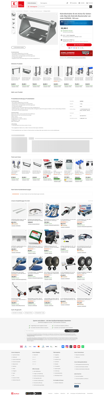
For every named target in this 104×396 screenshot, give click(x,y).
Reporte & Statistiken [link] (80, 354)
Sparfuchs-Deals (16, 354)
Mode (14, 368)
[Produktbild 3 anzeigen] (13, 23)
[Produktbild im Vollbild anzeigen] (37, 28)
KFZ (13, 375)
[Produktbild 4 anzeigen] (13, 28)
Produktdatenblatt (69, 179)
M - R (35, 361)
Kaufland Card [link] (58, 359)
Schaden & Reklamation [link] (38, 380)
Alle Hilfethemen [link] (37, 371)
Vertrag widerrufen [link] (38, 378)
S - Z (35, 364)
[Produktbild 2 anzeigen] (13, 19)
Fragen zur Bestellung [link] (38, 373)
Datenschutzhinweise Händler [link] (82, 366)
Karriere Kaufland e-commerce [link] (82, 378)
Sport (14, 373)
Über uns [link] (78, 357)
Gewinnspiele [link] (57, 368)
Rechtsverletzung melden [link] (39, 385)
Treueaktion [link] (57, 366)
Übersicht (36, 354)
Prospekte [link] (57, 357)
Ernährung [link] (57, 370)
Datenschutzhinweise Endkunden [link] (82, 369)
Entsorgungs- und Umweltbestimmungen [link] (78, 393)
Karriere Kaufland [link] (79, 376)
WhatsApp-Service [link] (58, 375)
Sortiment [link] (57, 361)
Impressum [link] (50, 393)
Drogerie (14, 370)
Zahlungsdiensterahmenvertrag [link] (82, 364)
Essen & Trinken (16, 377)
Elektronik (15, 357)
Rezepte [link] (56, 364)
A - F (35, 357)
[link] (43, 3)
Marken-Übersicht (16, 380)
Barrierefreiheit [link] (90, 393)
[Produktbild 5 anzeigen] (13, 32)
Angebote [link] (57, 354)
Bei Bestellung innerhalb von (72, 36)
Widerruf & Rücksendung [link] (39, 375)
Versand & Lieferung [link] (38, 382)
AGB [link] (68, 393)
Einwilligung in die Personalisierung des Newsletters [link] (35, 338)
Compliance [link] (56, 393)
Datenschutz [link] (63, 393)
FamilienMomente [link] (58, 373)
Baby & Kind (15, 364)
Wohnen (14, 366)
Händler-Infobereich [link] (59, 382)
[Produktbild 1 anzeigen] (13, 15)
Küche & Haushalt (16, 361)
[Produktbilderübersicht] (13, 28)
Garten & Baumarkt (17, 359)
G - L (35, 359)
